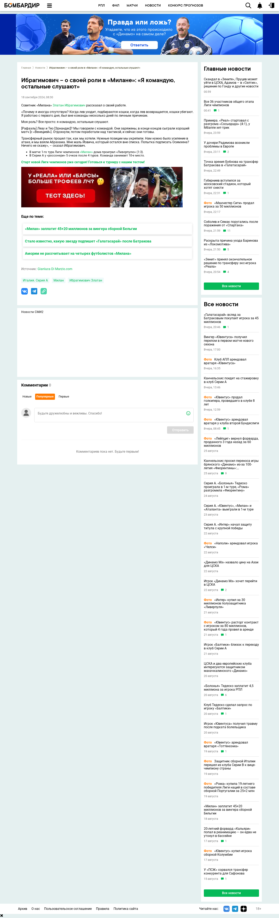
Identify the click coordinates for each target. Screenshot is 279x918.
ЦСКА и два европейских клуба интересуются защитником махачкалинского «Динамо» (228, 667)
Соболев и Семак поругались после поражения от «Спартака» (231, 223)
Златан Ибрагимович (69, 105)
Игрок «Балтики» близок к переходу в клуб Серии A (231, 646)
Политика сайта (126, 908)
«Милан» (86, 152)
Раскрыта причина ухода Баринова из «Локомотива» (231, 242)
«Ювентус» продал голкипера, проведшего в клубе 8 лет (229, 400)
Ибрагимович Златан (85, 280)
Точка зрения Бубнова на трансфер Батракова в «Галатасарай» (231, 163)
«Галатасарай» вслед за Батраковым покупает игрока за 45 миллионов (231, 318)
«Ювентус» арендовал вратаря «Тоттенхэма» (226, 744)
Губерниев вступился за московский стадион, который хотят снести (227, 184)
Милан (59, 280)
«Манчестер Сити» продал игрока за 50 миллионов (229, 204)
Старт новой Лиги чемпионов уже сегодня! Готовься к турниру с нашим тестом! (83, 162)
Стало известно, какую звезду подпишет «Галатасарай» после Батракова (88, 241)
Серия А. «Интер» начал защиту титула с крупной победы (228, 526)
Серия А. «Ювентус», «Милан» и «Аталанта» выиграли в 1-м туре (228, 507)
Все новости (231, 286)
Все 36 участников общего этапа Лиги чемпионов (229, 103)
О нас (35, 908)
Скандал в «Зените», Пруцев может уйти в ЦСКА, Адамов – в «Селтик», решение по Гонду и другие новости (231, 82)
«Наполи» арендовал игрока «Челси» (231, 545)
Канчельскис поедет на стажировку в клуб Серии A (231, 380)
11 (229, 230)
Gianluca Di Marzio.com (55, 269)
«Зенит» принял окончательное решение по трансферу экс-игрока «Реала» (230, 263)
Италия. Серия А (35, 280)
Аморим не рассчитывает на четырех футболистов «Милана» (78, 253)
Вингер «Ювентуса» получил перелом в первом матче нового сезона (228, 340)
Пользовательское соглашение (68, 908)
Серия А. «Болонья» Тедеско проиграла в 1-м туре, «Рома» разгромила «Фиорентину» (226, 486)
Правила (102, 908)
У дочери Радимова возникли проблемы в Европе (227, 144)
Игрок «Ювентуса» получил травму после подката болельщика (231, 725)
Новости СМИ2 (32, 312)
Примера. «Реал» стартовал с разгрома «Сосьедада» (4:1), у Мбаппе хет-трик (227, 124)
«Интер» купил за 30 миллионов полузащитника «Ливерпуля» (225, 603)
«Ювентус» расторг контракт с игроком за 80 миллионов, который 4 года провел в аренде (231, 626)
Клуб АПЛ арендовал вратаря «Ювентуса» (225, 361)
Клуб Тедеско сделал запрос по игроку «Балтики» (228, 706)
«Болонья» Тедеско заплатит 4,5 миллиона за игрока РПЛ (228, 687)
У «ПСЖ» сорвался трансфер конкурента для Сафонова (226, 871)
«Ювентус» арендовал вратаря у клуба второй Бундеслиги (231, 421)
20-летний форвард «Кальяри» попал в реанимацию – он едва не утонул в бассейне (230, 832)
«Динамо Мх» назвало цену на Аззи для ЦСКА (231, 564)
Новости (40, 67)
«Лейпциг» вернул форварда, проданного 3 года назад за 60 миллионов (231, 442)
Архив (22, 908)
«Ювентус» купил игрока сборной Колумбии (228, 852)
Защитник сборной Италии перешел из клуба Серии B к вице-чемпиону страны (229, 764)
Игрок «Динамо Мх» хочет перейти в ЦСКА (230, 582)
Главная (26, 67)
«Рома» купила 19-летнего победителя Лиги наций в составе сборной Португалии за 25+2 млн (229, 787)
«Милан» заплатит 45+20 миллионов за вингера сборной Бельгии (81, 229)
